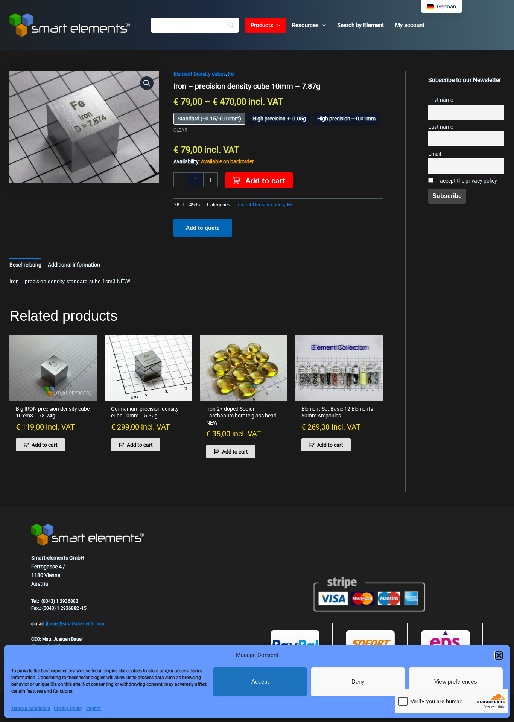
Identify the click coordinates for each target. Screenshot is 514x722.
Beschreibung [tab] (25, 265)
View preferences (455, 681)
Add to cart (265, 181)
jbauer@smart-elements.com (75, 623)
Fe (231, 74)
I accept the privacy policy (466, 181)
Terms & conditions (30, 708)
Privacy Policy (68, 708)
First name (440, 100)
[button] (499, 655)
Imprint (93, 708)
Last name (440, 127)
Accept (260, 681)
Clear (180, 130)
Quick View (53, 395)
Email (434, 154)
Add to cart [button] (45, 445)
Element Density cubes (199, 74)
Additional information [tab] (74, 265)
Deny (358, 681)
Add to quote (203, 228)
